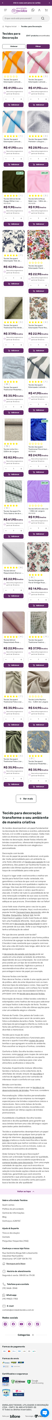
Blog (4, 1217)
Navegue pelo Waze (15, 1263)
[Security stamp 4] (6, 1393)
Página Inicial (10, 26)
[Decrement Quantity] (6, 99)
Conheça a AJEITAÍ (11, 1221)
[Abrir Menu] (5, 10)
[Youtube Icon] (21, 1324)
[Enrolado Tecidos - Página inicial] (19, 10)
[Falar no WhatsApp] (33, 10)
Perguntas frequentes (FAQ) (15, 1241)
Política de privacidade (13, 1209)
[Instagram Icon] (5, 1324)
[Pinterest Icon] (29, 1324)
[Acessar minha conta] (39, 10)
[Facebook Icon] (13, 1324)
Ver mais (28, 798)
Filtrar (38, 46)
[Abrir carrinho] (46, 10)
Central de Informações (13, 1213)
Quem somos (8, 1205)
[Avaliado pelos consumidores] (5, 1382)
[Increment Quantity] (21, 99)
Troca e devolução (11, 1233)
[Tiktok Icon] (37, 1324)
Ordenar (13, 46)
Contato (6, 1237)
